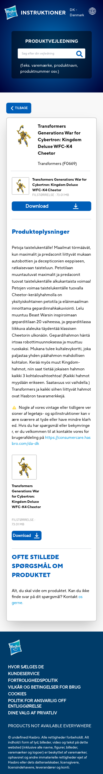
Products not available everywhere (49, 726)
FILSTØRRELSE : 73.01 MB (50, 195)
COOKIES (17, 694)
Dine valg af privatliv (32, 713)
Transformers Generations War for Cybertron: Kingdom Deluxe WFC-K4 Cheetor (60, 139)
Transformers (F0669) (57, 163)
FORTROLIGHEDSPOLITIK (33, 680)
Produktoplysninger (41, 232)
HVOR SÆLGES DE (26, 667)
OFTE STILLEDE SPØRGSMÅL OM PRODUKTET (37, 566)
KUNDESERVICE (24, 673)
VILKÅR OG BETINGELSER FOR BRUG (44, 687)
